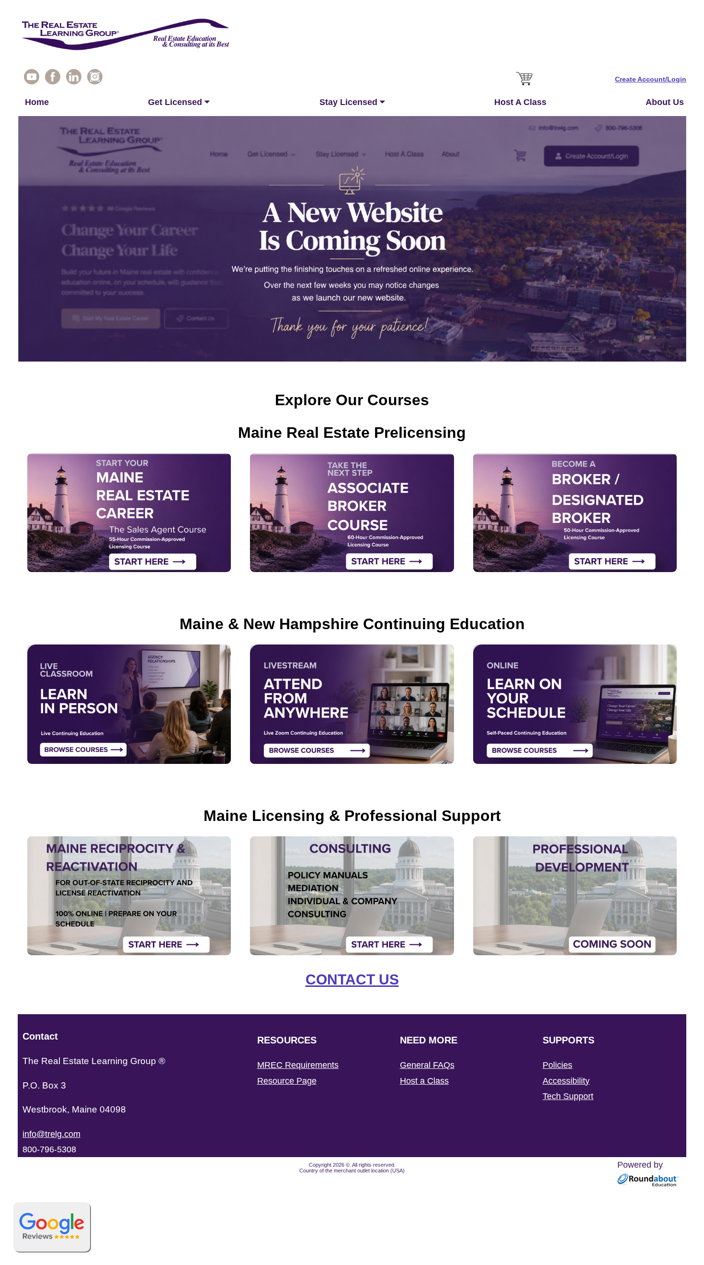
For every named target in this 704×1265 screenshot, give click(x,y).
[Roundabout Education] (648, 1184)
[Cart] (525, 86)
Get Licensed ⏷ (179, 102)
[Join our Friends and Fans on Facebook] (52, 79)
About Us (665, 102)
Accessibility (566, 1081)
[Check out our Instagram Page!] (95, 79)
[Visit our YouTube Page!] (31, 79)
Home (37, 102)
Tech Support (568, 1096)
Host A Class (520, 102)
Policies (557, 1065)
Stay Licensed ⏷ (352, 102)
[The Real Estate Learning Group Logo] (352, 37)
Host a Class (424, 1081)
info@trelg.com (51, 1134)
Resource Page (287, 1081)
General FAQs (427, 1065)
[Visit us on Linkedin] (74, 79)
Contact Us (352, 979)
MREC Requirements (298, 1065)
